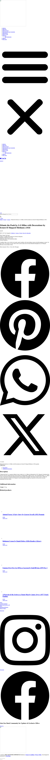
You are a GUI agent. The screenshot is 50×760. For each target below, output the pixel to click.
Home (1, 219)
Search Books (3, 214)
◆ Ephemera (5, 33)
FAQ (1, 606)
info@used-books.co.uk (5, 604)
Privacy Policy (3, 608)
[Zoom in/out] (0, 758)
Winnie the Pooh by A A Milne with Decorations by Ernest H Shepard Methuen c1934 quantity (19, 464)
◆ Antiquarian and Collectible (9, 32)
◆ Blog (4, 38)
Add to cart (3, 465)
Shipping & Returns (4, 607)
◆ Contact (5, 39)
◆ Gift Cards (5, 34)
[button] (25, 91)
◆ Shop (4, 28)
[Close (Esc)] (4, 758)
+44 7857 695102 (3, 603)
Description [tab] (5, 467)
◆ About (4, 35)
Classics (8, 219)
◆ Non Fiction (6, 30)
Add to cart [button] (5, 518)
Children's (13, 233)
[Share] (3, 758)
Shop (1, 602)
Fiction (4, 219)
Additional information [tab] (7, 468)
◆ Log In (3, 158)
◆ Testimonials (8, 36)
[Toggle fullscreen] (1, 758)
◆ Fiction (5, 29)
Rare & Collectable (27, 233)
